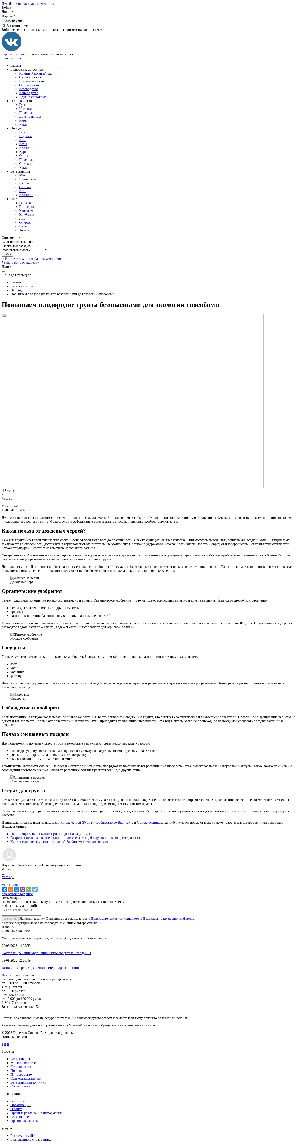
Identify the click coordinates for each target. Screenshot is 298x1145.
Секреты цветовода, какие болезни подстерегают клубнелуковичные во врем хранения (75, 838)
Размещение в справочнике (30, 1139)
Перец (24, 226)
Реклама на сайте (23, 1135)
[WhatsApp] (28, 889)
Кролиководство (31, 81)
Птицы (24, 183)
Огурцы (25, 222)
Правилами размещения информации (171, 918)
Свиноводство (30, 77)
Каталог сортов (21, 286)
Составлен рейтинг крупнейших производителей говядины (46, 953)
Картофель (27, 210)
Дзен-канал (60, 822)
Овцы (23, 156)
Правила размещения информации (36, 1113)
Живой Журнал (82, 822)
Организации (20, 1105)
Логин (8, 12)
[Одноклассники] (10, 889)
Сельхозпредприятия (25, 1078)
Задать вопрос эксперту (21, 262)
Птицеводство (21, 1074)
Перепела (26, 112)
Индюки (25, 108)
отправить (10, 918)
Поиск (7, 266)
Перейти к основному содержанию (28, 3)
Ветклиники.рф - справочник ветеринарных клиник (41, 968)
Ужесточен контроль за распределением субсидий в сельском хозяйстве (55, 938)
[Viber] (22, 889)
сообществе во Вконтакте (114, 822)
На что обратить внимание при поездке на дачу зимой (50, 834)
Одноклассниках (149, 822)
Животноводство (23, 1063)
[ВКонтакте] (11, 50)
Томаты (25, 230)
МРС (23, 175)
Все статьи (18, 1101)
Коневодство (28, 93)
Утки (23, 124)
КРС (22, 140)
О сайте (16, 1109)
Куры (23, 120)
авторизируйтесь (68, 902)
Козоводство (28, 89)
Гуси (22, 105)
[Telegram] (35, 889)
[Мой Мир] (16, 889)
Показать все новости (18, 975)
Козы (23, 144)
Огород (16, 290)
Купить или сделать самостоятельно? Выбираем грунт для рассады (60, 841)
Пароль (8, 16)
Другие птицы (30, 116)
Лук (22, 218)
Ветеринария (20, 1059)
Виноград (26, 207)
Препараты (27, 179)
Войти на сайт (12, 21)
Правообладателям (24, 1121)
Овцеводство (29, 85)
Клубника (26, 214)
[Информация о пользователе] (9, 861)
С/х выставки (20, 1086)
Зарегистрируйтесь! (16, 54)
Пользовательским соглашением (115, 918)
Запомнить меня (19, 25)
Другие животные (32, 97)
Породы (16, 1070)
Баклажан (26, 203)
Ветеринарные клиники (28, 1082)
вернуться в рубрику (17, 894)
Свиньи (25, 163)
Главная (16, 65)
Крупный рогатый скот (36, 73)
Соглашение (19, 1117)
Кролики (26, 148)
